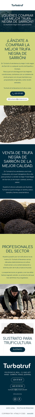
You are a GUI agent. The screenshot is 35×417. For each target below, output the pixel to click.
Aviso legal (10, 408)
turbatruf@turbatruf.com (17, 390)
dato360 (30, 413)
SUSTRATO (17, 349)
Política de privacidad (25, 408)
